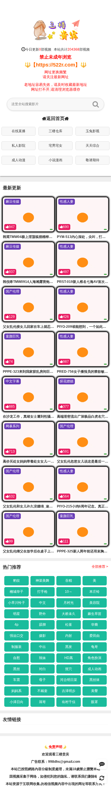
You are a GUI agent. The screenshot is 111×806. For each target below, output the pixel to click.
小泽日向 (16, 702)
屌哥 (42, 702)
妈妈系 (16, 691)
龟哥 (94, 647)
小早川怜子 (16, 603)
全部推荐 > (100, 567)
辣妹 (42, 658)
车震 (16, 680)
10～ (68, 592)
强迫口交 (16, 636)
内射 (68, 636)
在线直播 (18, 131)
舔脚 (42, 625)
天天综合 (92, 146)
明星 (16, 614)
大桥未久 (68, 614)
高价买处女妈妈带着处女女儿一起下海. (32, 461)
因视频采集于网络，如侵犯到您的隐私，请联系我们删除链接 (55, 776)
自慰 (16, 658)
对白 (42, 669)
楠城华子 (16, 592)
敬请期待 (92, 160)
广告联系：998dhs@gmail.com (55, 762)
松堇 (68, 625)
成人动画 (94, 669)
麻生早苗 (94, 614)
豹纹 (16, 581)
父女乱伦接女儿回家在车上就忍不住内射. (34, 327)
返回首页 (55, 118)
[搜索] (96, 104)
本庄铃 (94, 592)
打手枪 (42, 592)
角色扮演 (94, 658)
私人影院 (18, 146)
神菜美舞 (42, 581)
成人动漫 (18, 160)
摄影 (42, 636)
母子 (42, 680)
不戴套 (42, 691)
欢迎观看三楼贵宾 (55, 754)
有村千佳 (68, 702)
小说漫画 (55, 160)
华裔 (94, 625)
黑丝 (16, 669)
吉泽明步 (68, 691)
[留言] (102, 764)
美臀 (94, 691)
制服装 (16, 647)
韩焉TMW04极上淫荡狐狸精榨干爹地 (31, 237)
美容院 (94, 603)
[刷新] (102, 778)
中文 (42, 603)
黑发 (68, 647)
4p (16, 625)
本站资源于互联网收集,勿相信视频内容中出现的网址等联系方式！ (56, 784)
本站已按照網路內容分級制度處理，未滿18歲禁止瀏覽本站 (55, 769)
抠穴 (68, 669)
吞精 (68, 581)
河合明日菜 (68, 680)
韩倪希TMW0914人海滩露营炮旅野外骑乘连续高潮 (41, 282)
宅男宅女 (55, 146)
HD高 (68, 658)
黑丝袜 (94, 680)
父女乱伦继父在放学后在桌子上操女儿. (32, 551)
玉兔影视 (92, 131)
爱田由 (94, 636)
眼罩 (94, 702)
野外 (42, 614)
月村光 (68, 603)
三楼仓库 (55, 131)
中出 (42, 647)
